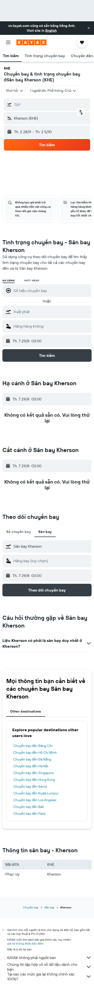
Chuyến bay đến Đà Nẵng (32, 759)
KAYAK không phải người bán (31, 957)
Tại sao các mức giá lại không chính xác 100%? (41, 976)
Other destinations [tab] (25, 711)
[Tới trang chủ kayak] (31, 42)
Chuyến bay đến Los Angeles (34, 800)
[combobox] (51, 311)
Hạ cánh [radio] (8, 280)
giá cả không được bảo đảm (25, 943)
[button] (88, 28)
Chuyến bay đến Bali (28, 807)
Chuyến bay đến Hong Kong (34, 779)
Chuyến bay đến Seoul (30, 786)
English (51, 30)
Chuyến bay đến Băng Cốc (33, 746)
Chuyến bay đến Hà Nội (30, 766)
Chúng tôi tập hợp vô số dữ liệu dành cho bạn (42, 967)
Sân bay (49, 907)
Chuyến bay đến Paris (29, 813)
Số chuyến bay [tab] (18, 532)
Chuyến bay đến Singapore (33, 773)
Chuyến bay (31, 907)
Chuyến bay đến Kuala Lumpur (36, 793)
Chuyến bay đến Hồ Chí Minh (35, 752)
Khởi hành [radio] (31, 280)
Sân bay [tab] (45, 532)
